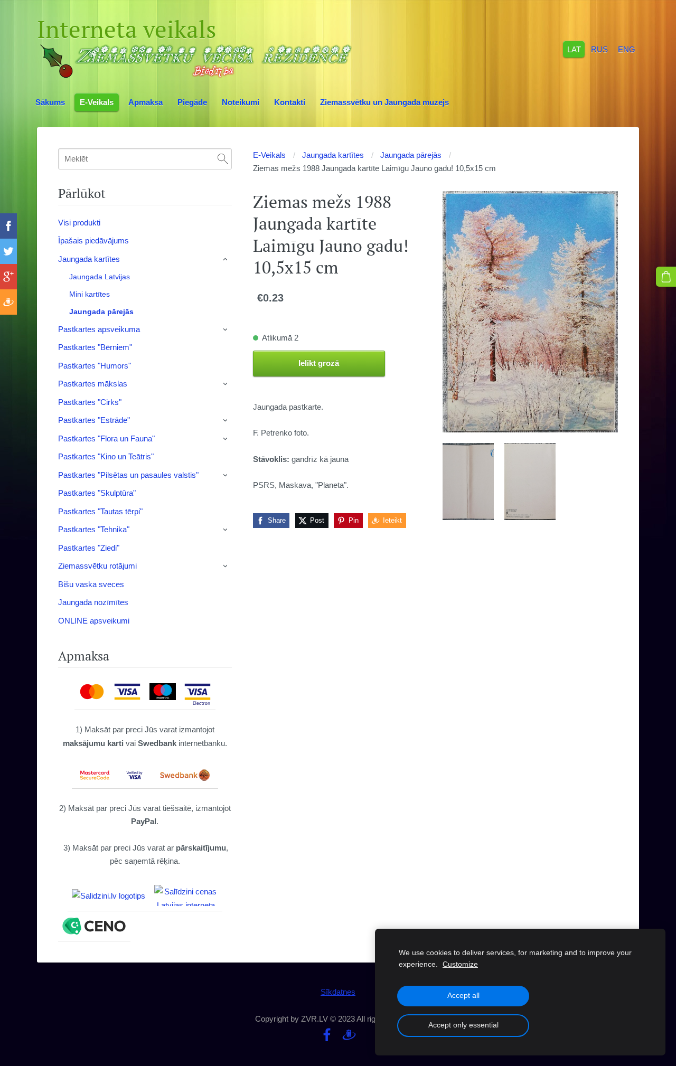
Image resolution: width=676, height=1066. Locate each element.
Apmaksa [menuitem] (145, 102)
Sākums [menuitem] (50, 102)
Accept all (463, 995)
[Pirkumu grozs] (666, 277)
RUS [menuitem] (599, 48)
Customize (460, 964)
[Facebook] (327, 1035)
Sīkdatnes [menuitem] (338, 991)
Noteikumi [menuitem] (240, 102)
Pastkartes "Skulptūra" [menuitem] (97, 492)
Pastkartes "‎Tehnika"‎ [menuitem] (93, 529)
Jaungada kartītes (333, 154)
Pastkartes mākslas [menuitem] (92, 383)
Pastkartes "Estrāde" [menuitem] (94, 420)
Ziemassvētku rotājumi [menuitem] (97, 565)
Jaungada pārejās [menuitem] (101, 311)
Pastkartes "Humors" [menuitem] (94, 365)
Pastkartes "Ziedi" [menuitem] (88, 547)
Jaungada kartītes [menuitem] (89, 258)
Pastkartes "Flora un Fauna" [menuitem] (106, 438)
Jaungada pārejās (411, 154)
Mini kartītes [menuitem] (89, 294)
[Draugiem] (349, 1035)
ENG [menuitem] (626, 48)
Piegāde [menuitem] (192, 102)
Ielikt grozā (318, 363)
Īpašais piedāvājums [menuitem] (93, 240)
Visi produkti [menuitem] (79, 222)
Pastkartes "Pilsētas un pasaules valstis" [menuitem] (128, 474)
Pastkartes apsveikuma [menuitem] (99, 329)
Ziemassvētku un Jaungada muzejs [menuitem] (384, 102)
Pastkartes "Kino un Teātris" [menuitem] (106, 456)
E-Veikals (269, 154)
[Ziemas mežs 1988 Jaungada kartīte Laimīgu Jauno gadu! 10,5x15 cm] (468, 481)
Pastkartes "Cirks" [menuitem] (89, 402)
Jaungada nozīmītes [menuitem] (93, 602)
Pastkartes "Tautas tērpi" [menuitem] (100, 511)
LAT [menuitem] (574, 48)
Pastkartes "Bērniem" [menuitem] (95, 347)
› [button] (226, 259)
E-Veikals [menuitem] (97, 102)
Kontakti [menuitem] (289, 102)
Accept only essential (463, 1025)
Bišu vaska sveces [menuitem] (91, 584)
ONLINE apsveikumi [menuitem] (93, 620)
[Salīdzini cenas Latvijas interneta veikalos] (186, 895)
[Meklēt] (222, 159)
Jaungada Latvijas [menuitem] (99, 276)
